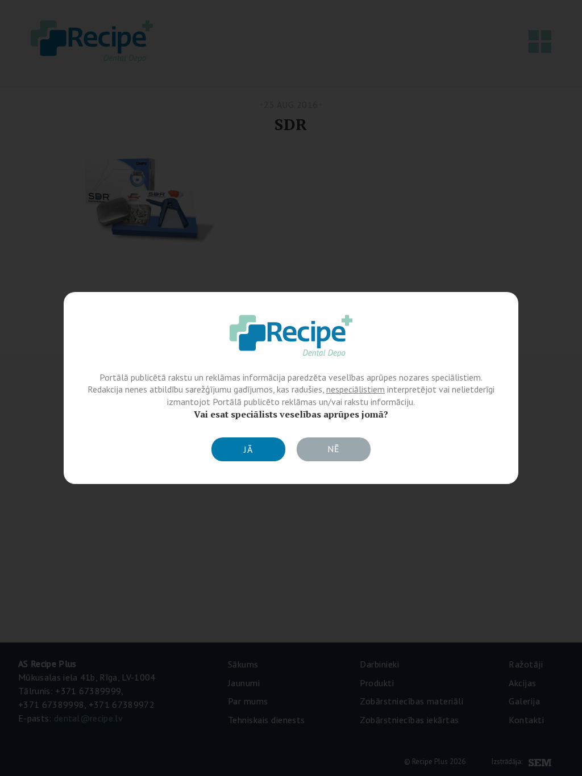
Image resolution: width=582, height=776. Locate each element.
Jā (248, 449)
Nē (333, 448)
